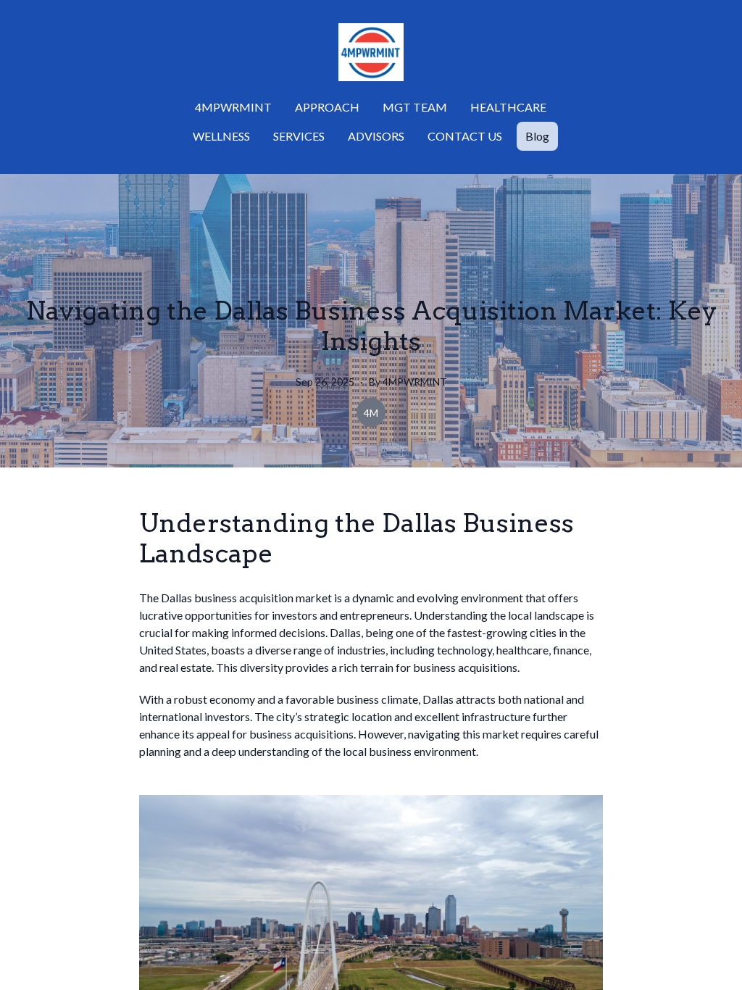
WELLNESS (221, 136)
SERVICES (299, 136)
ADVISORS (376, 136)
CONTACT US (465, 136)
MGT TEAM (415, 107)
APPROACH (327, 107)
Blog (537, 136)
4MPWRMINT (233, 107)
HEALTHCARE (508, 107)
